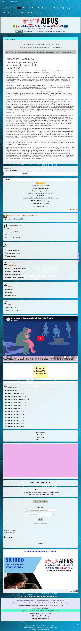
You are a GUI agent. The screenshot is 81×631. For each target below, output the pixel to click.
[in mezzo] (78, 257)
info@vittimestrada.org (41, 206)
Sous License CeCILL (39, 627)
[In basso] (78, 261)
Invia (40, 520)
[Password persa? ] (40, 523)
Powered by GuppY (26, 626)
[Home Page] (40, 21)
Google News (40, 432)
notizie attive (57, 47)
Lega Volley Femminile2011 (40, 482)
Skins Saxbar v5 (28, 627)
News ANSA (40, 437)
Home (8, 1)
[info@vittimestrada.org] (33, 616)
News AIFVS (40, 435)
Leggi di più (72, 209)
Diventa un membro (40, 501)
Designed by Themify (52, 627)
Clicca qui (47, 201)
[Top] (78, 253)
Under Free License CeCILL (47, 626)
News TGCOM (40, 439)
